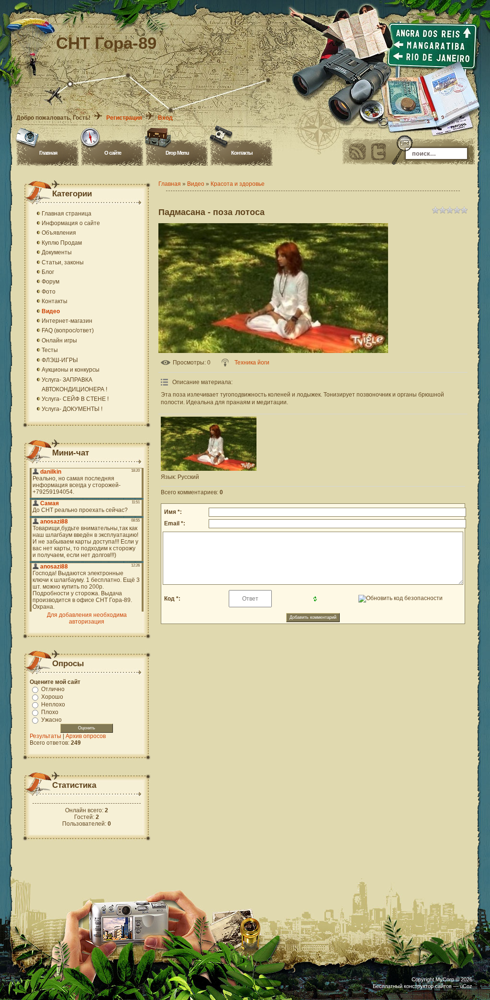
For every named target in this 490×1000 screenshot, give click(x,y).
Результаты (45, 736)
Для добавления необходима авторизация (87, 618)
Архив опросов (86, 736)
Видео (195, 184)
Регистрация (124, 117)
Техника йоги (251, 362)
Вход (165, 117)
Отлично (53, 689)
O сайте (112, 153)
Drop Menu (177, 153)
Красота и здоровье (238, 184)
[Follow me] (378, 151)
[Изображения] (208, 444)
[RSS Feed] (357, 151)
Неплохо (53, 704)
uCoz (466, 986)
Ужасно (51, 719)
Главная (48, 153)
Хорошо (52, 696)
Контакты (241, 153)
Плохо (49, 712)
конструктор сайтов (428, 986)
